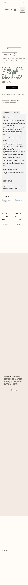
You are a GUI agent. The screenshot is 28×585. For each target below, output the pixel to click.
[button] (22, 10)
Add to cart (12, 87)
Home (3, 58)
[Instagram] (2, 550)
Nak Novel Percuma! (14, 390)
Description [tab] (7, 112)
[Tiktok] (6, 550)
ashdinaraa (7, 102)
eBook (7, 58)
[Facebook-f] (4, 550)
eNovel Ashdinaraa (15, 58)
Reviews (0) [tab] (15, 112)
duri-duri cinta (13, 102)
